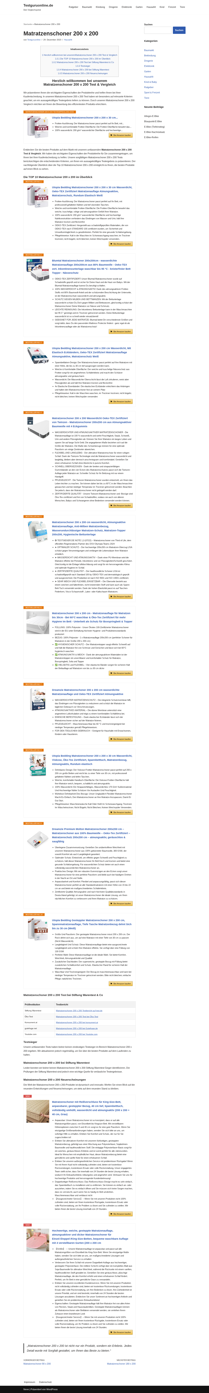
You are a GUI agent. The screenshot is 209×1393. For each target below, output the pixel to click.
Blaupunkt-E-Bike (153, 121)
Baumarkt (87, 7)
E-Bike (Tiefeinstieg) (154, 127)
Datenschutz (45, 1382)
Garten (139, 7)
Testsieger (82, 66)
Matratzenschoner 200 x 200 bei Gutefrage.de (77, 1028)
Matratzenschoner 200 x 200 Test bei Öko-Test (77, 1016)
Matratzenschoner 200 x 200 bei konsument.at (77, 1022)
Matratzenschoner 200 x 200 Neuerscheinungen (83, 73)
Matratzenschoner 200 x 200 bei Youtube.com (77, 1034)
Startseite (27, 24)
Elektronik (127, 7)
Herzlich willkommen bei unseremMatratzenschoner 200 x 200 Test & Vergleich (79, 55)
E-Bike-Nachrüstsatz (154, 132)
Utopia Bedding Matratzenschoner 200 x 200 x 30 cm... (85, 117)
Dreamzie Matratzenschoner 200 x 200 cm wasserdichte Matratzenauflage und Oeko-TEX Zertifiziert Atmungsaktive (87, 692)
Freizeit (172, 7)
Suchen (179, 30)
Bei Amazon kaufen (122, 135)
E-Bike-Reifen (151, 137)
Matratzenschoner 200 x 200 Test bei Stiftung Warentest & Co (83, 62)
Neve (26, 1389)
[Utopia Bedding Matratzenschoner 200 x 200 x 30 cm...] (37, 127)
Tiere (182, 7)
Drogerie (113, 7)
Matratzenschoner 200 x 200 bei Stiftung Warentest (83, 69)
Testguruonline (34, 40)
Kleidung (100, 7)
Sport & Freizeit (152, 92)
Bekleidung (150, 55)
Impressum (29, 1382)
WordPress (52, 1389)
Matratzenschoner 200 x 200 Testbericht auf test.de (79, 1010)
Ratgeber (73, 7)
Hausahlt (151, 7)
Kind (162, 7)
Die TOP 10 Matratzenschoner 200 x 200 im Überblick (82, 58)
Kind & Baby (150, 82)
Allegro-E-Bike (151, 116)
